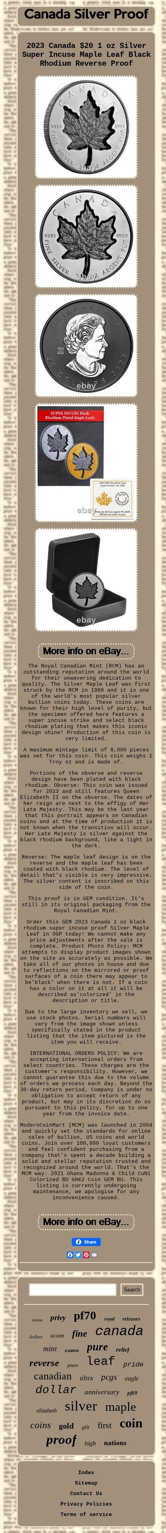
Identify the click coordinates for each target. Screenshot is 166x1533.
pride (133, 1365)
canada (119, 1331)
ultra (86, 1378)
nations (115, 1443)
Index (86, 1473)
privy (58, 1317)
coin (131, 1423)
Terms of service (86, 1515)
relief (122, 1349)
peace (72, 1365)
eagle (132, 1378)
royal (109, 1319)
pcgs (109, 1377)
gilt (85, 1427)
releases (131, 1319)
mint (50, 1348)
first (105, 1425)
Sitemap (86, 1483)
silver (81, 1406)
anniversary (102, 1392)
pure (97, 1347)
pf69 (132, 1393)
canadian (53, 1376)
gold (66, 1425)
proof (61, 1439)
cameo (72, 1350)
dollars (35, 1336)
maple (120, 1407)
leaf (100, 1362)
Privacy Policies (86, 1504)
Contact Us (86, 1494)
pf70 (85, 1315)
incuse (37, 1320)
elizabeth (47, 1411)
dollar (56, 1390)
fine (79, 1334)
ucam (57, 1335)
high (90, 1443)
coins (40, 1425)
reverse (44, 1362)
